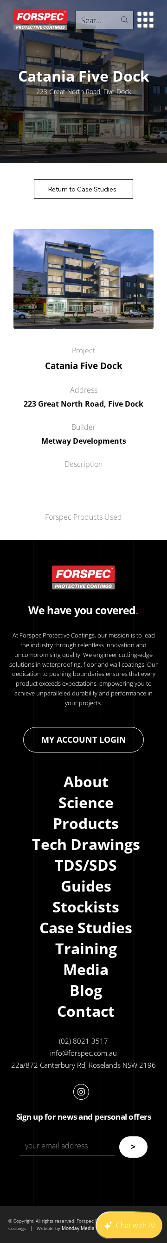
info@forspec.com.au (83, 1053)
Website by (49, 1228)
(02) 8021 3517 (83, 1040)
